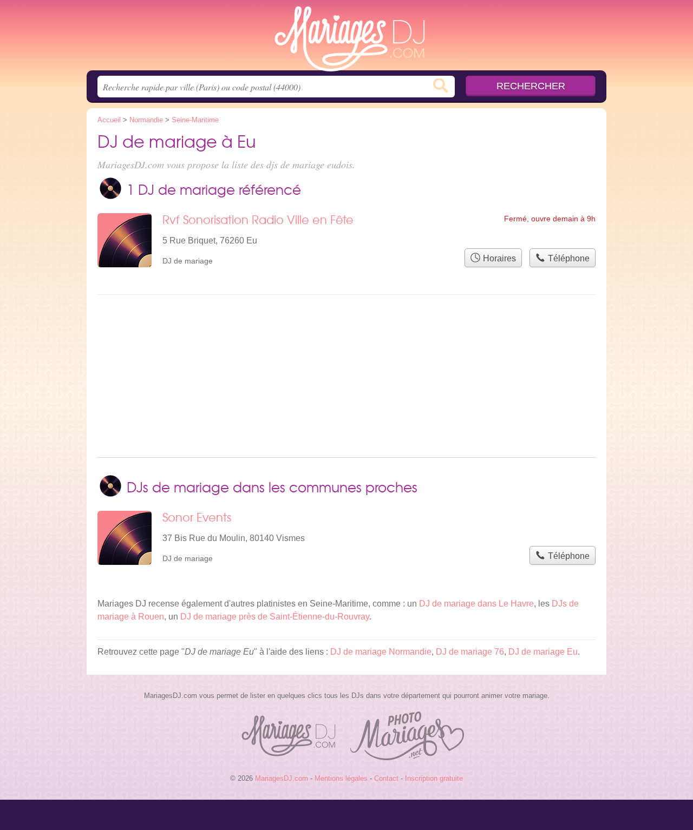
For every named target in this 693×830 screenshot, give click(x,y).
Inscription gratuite (434, 778)
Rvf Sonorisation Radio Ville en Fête (258, 219)
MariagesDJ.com (346, 38)
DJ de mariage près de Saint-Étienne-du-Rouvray (274, 616)
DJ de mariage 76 (470, 651)
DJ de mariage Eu (543, 651)
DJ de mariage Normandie (381, 651)
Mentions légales (341, 778)
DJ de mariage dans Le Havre (476, 603)
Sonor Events (196, 517)
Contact (386, 778)
